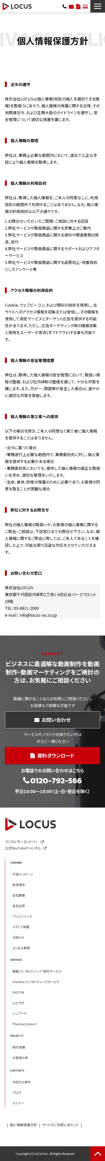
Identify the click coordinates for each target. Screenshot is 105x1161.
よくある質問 (21, 948)
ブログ (16, 1092)
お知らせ (18, 937)
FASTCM (18, 992)
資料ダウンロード (78, 6)
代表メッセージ (22, 874)
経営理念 (18, 884)
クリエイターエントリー (85, 6)
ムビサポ (18, 1002)
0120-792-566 (64, 6)
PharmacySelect (24, 1024)
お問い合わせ (71, 6)
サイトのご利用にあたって (60, 1124)
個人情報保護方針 (23, 1124)
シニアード (19, 1013)
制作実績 (18, 1047)
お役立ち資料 (21, 1082)
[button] (97, 6)
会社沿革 (18, 905)
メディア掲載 (21, 926)
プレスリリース (22, 916)
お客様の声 (20, 1057)
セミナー (18, 1103)
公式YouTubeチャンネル (23, 847)
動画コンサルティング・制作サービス (37, 971)
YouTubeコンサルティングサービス (35, 981)
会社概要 (18, 895)
